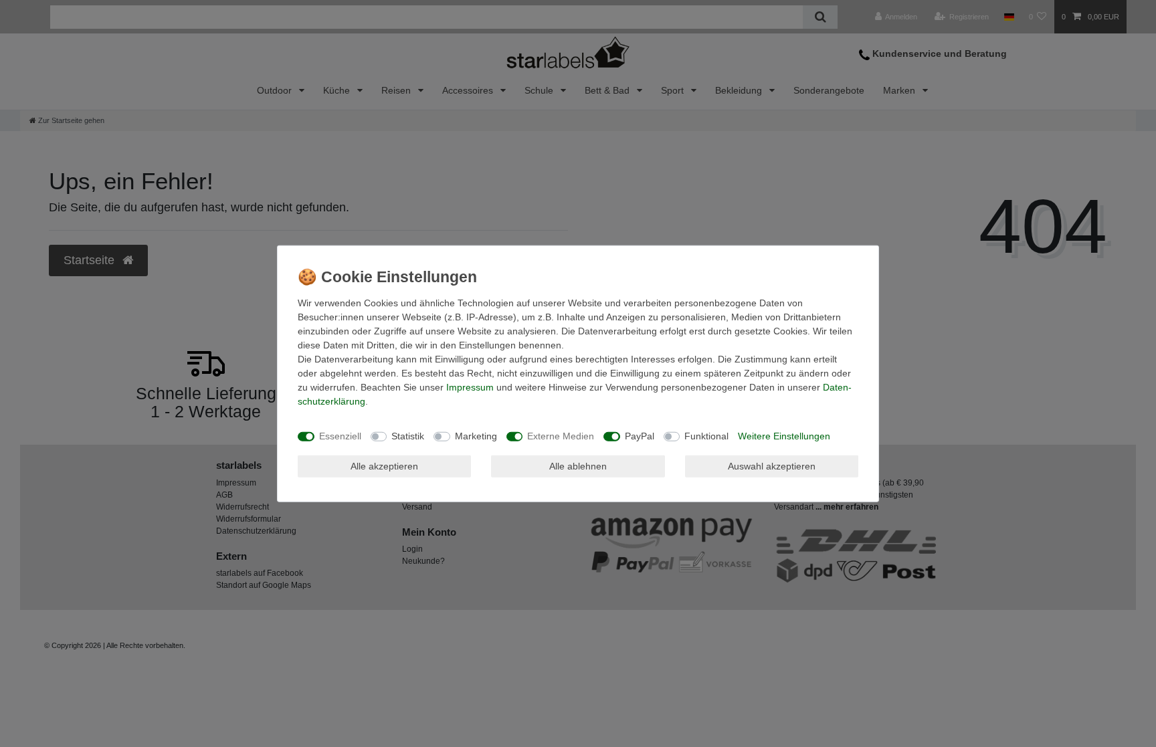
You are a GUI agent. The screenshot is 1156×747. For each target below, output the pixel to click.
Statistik (407, 436)
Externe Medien (560, 436)
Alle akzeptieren (384, 465)
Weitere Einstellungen (784, 436)
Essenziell (340, 436)
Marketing (476, 436)
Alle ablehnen (578, 465)
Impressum (470, 386)
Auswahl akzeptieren (771, 465)
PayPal (639, 436)
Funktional (706, 436)
